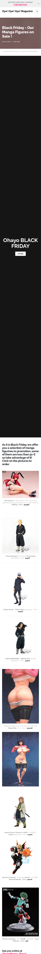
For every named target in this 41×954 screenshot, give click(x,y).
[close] (38, 3)
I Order (20, 254)
